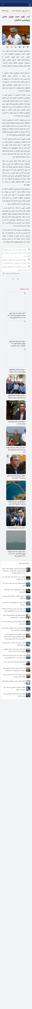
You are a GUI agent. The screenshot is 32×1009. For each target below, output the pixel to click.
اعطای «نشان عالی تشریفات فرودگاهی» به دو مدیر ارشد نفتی (14, 695)
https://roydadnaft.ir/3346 (10, 274)
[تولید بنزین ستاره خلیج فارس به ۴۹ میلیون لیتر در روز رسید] (28, 603)
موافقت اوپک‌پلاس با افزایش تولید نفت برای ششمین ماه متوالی (14, 689)
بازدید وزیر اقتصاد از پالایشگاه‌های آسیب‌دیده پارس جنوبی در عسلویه (16, 397)
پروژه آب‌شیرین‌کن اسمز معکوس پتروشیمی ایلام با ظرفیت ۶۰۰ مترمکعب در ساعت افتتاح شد (17, 343)
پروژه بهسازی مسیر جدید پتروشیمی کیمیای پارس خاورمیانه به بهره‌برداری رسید (13, 629)
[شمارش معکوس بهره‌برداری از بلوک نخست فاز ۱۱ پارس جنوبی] (28, 623)
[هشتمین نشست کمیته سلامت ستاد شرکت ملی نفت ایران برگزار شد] (28, 578)
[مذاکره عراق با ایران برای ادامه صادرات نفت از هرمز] (28, 663)
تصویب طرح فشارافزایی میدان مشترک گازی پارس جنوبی (14, 591)
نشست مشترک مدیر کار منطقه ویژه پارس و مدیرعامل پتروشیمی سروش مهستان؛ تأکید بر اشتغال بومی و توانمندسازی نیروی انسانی (14, 637)
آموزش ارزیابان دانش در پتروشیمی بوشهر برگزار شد (13, 682)
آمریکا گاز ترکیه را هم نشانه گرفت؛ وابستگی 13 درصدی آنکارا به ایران (16, 503)
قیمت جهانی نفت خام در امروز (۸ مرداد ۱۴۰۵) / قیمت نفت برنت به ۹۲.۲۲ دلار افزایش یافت (13, 657)
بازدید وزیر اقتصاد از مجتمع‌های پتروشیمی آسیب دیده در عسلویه (17, 371)
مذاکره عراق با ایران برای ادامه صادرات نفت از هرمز (14, 663)
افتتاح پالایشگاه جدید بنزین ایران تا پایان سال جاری (14, 584)
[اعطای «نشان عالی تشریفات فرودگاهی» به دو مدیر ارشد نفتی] (28, 695)
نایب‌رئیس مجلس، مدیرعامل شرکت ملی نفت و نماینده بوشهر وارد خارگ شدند (16, 450)
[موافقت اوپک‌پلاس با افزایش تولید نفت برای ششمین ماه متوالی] (28, 688)
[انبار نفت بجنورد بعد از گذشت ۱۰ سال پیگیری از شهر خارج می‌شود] (28, 644)
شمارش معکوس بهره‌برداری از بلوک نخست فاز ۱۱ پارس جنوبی (13, 623)
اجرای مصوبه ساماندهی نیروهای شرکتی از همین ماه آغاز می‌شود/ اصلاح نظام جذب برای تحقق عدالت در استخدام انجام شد (13, 571)
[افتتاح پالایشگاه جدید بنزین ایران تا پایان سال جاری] (28, 584)
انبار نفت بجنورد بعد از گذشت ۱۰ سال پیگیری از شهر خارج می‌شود (13, 644)
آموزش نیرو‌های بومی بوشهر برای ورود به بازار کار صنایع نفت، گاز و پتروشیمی (14, 616)
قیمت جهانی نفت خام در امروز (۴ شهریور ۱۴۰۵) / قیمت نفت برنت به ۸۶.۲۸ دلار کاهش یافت (16, 554)
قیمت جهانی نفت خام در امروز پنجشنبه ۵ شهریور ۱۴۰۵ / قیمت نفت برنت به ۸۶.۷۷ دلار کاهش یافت (16, 253)
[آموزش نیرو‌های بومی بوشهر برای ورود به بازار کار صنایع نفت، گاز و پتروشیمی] (28, 616)
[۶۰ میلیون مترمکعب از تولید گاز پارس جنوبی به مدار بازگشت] (28, 597)
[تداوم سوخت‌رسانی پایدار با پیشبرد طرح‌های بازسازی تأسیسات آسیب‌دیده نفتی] (28, 650)
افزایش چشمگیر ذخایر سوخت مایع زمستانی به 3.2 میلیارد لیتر (16, 477)
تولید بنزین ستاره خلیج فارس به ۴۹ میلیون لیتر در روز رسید (13, 604)
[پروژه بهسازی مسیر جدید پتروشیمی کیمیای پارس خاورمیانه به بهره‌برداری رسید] (28, 629)
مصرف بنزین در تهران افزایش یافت (15, 528)
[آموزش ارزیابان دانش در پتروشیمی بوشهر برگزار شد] (28, 682)
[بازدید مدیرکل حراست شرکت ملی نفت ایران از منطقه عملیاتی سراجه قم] (28, 676)
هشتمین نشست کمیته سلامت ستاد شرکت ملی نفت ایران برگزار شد (13, 578)
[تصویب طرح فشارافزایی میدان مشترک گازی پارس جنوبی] (28, 591)
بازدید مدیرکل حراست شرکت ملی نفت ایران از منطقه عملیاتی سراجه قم (14, 676)
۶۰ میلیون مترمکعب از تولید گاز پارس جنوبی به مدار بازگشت (13, 597)
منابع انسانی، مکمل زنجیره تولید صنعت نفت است (16, 423)
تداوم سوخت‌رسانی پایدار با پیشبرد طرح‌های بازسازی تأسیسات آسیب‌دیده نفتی (14, 650)
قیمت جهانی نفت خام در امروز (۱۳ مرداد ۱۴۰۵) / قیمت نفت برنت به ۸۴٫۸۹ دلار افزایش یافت (13, 610)
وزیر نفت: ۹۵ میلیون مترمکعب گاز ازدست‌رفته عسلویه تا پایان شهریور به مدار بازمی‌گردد (14, 669)
